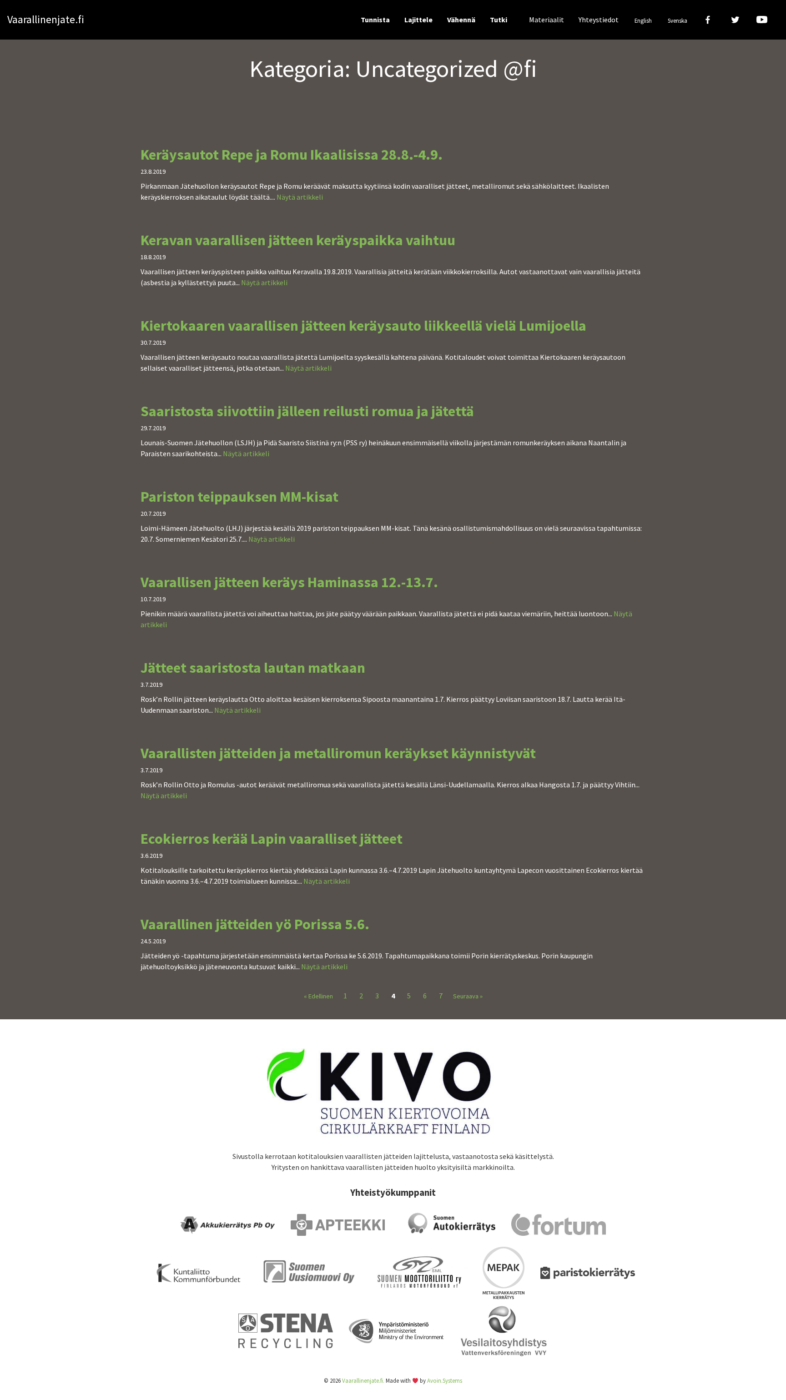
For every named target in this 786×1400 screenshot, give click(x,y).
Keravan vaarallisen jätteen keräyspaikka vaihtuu (298, 240)
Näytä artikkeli (300, 196)
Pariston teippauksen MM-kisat (239, 497)
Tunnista (375, 19)
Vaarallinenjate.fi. (363, 1380)
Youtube (761, 19)
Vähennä (461, 19)
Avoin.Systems (444, 1380)
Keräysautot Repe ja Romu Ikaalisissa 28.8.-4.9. (292, 155)
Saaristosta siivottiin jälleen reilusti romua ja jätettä (307, 411)
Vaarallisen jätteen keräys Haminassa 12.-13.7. (289, 582)
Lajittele (418, 19)
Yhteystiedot (599, 19)
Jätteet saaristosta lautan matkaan (253, 668)
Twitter (734, 19)
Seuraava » (468, 996)
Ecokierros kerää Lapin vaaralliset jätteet (272, 839)
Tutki (498, 19)
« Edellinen (318, 996)
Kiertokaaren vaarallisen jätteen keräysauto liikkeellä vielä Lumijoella (363, 326)
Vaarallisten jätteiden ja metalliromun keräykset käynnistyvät (338, 753)
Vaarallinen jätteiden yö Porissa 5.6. (255, 924)
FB (707, 19)
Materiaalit (546, 19)
